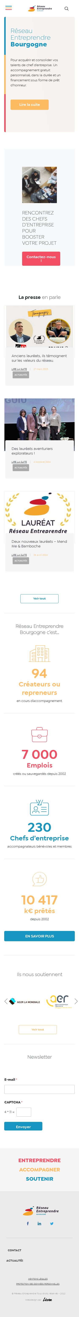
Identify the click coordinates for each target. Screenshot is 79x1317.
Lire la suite (29, 104)
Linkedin (39, 1224)
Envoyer (23, 1127)
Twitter (52, 1224)
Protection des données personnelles (37, 1284)
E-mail (10, 1080)
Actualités (21, 374)
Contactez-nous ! (41, 259)
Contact (14, 1250)
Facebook (27, 1224)
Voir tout (39, 598)
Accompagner (39, 1169)
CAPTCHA (13, 1102)
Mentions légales (38, 1279)
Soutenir (39, 1178)
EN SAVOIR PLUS (39, 936)
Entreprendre (39, 1160)
